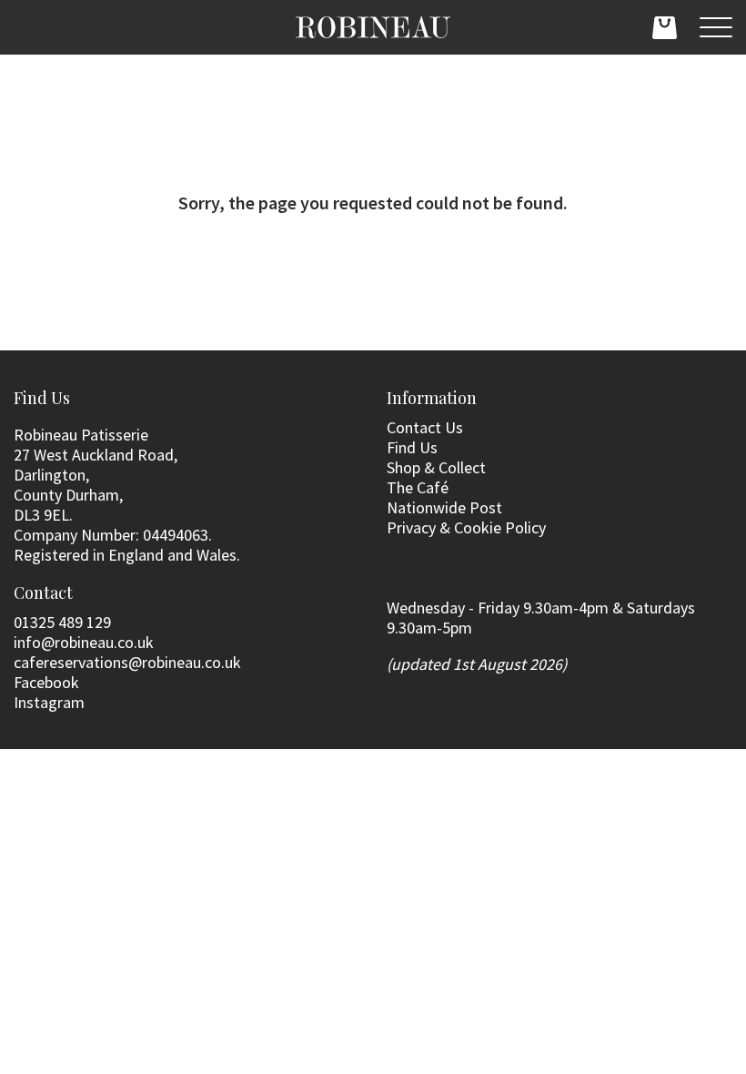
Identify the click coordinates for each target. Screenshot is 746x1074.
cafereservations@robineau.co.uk (127, 662)
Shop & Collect (436, 467)
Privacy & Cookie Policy (466, 527)
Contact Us (425, 427)
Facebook (46, 682)
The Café (418, 487)
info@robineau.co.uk (84, 642)
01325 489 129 (62, 622)
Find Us (412, 447)
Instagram (49, 702)
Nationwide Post (444, 507)
